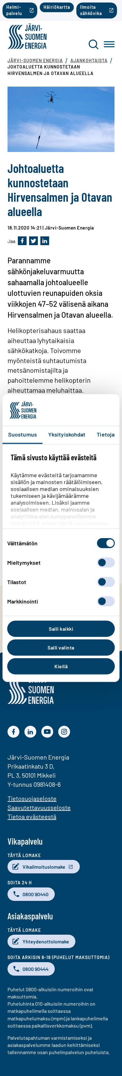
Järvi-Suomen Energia (35, 60)
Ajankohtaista (89, 60)
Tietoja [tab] (105, 434)
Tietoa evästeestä (32, 816)
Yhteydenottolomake (46, 941)
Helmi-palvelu (14, 10)
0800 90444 (35, 969)
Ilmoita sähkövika (91, 10)
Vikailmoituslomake (44, 867)
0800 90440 (35, 894)
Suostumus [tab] (22, 434)
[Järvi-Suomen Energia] (31, 702)
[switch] (106, 563)
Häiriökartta (56, 7)
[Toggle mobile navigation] (109, 44)
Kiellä (61, 666)
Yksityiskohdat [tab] (66, 434)
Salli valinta (61, 647)
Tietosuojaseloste (32, 798)
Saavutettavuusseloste (39, 807)
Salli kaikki (61, 629)
